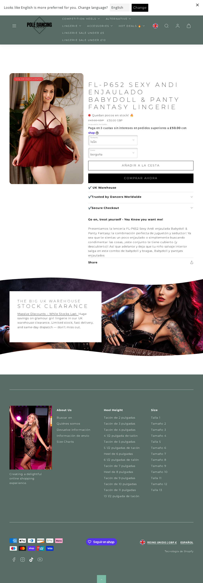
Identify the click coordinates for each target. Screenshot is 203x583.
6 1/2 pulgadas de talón (121, 460)
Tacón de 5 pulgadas (119, 441)
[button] (14, 26)
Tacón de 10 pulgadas (120, 484)
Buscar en (64, 417)
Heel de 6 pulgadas (118, 454)
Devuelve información (73, 430)
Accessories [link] (98, 25)
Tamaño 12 (159, 484)
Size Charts (65, 441)
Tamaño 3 (158, 430)
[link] (155, 26)
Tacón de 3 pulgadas (119, 423)
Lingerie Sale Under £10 (84, 40)
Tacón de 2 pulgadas (119, 417)
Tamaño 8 (158, 460)
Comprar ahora (140, 178)
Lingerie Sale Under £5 (83, 32)
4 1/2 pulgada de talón (121, 435)
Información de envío (73, 435)
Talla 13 (156, 490)
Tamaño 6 (158, 448)
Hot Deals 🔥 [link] (130, 25)
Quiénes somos (68, 423)
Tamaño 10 (159, 472)
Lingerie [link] (70, 25)
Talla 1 (155, 417)
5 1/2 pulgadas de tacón (122, 448)
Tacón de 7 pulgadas (119, 466)
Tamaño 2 (158, 423)
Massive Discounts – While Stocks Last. (48, 314)
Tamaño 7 (158, 454)
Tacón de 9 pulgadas (119, 478)
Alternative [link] (116, 18)
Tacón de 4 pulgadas (120, 430)
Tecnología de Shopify (179, 551)
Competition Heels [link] (79, 18)
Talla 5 (156, 441)
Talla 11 (156, 478)
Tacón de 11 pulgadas (120, 490)
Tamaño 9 (158, 466)
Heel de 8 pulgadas (118, 472)
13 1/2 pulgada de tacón (121, 496)
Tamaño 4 (158, 435)
